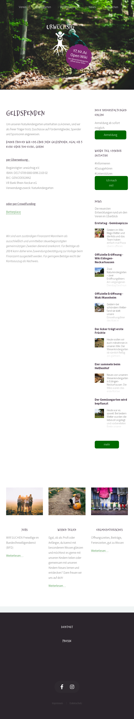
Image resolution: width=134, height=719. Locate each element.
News (98, 201)
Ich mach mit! (111, 182)
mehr (107, 444)
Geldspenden (25, 113)
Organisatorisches (109, 530)
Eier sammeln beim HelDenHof (107, 366)
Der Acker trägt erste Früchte (109, 331)
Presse (67, 641)
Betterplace (13, 212)
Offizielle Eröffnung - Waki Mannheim (109, 295)
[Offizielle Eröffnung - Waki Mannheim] (99, 307)
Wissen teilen (67, 530)
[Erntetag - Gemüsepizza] (99, 233)
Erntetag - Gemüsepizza (111, 223)
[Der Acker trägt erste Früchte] (99, 342)
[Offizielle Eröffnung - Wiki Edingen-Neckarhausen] (99, 272)
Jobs (24, 530)
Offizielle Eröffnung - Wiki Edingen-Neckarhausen (109, 258)
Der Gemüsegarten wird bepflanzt (111, 401)
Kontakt (67, 627)
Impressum (57, 703)
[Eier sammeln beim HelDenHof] (99, 378)
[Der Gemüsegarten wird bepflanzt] (99, 413)
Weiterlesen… (14, 556)
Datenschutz (76, 703)
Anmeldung (110, 135)
